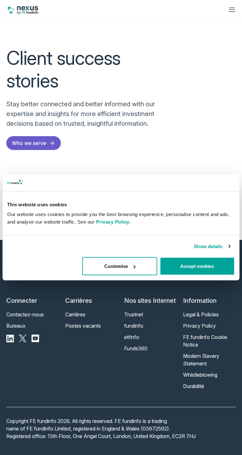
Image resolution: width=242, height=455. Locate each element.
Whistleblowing (200, 375)
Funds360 (135, 348)
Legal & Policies (201, 314)
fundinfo (133, 326)
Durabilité (193, 386)
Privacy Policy (113, 222)
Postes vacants (83, 326)
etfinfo (131, 337)
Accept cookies (197, 266)
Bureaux (16, 326)
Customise (116, 266)
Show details (208, 246)
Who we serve (29, 143)
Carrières (75, 314)
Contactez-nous (25, 314)
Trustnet (133, 314)
